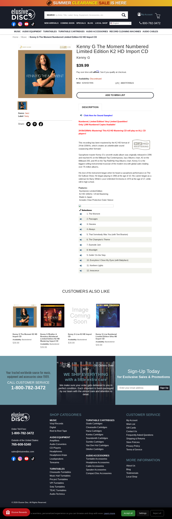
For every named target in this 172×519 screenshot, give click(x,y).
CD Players (55, 448)
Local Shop (131, 477)
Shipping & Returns (135, 438)
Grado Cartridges (94, 423)
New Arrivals (51, 23)
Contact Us (131, 431)
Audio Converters (58, 444)
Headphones (56, 451)
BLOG (90, 23)
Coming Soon (67, 23)
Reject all (157, 513)
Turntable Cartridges (71, 31)
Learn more (109, 513)
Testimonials (132, 473)
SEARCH (51, 15)
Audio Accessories (97, 31)
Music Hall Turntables (60, 476)
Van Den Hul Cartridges (97, 445)
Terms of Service (134, 449)
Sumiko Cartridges (95, 442)
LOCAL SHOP (101, 23)
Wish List (130, 424)
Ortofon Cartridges (94, 449)
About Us (130, 466)
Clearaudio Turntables (60, 472)
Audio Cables (150, 31)
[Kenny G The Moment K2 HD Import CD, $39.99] (25, 315)
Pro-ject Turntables (59, 479)
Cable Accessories (95, 466)
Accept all (128, 513)
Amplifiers (54, 440)
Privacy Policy (133, 446)
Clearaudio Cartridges (96, 427)
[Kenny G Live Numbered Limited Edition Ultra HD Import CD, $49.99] (108, 315)
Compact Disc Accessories (99, 473)
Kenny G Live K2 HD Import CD (80, 335)
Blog (128, 469)
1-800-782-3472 (28, 387)
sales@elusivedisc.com (22, 451)
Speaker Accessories (96, 470)
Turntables (50, 31)
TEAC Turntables (58, 490)
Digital (53, 427)
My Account (131, 420)
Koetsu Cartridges (94, 434)
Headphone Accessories (97, 462)
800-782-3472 (151, 23)
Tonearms (54, 462)
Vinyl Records (56, 423)
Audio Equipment (32, 31)
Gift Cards (131, 428)
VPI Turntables (57, 483)
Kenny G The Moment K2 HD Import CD (25, 335)
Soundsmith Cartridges (97, 438)
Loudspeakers (56, 459)
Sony (26, 116)
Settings (142, 513)
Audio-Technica (57, 494)
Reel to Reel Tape (58, 431)
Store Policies (133, 442)
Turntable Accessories (96, 459)
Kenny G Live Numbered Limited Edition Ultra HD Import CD (106, 336)
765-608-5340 (21, 444)
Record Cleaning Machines (125, 31)
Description (90, 107)
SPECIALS (81, 23)
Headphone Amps (58, 455)
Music (17, 31)
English (115, 23)
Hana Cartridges (94, 431)
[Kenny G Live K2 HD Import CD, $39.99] (80, 315)
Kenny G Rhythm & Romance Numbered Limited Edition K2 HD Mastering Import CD (50, 337)
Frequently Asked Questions (139, 435)
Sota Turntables (57, 487)
